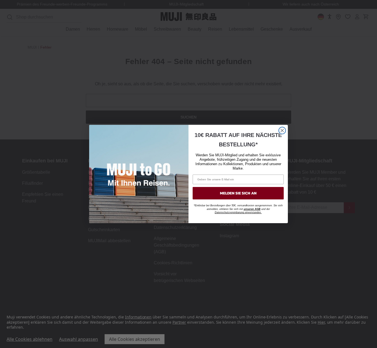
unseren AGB (252, 209)
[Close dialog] (282, 130)
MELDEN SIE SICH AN (238, 193)
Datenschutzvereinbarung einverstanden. (238, 212)
